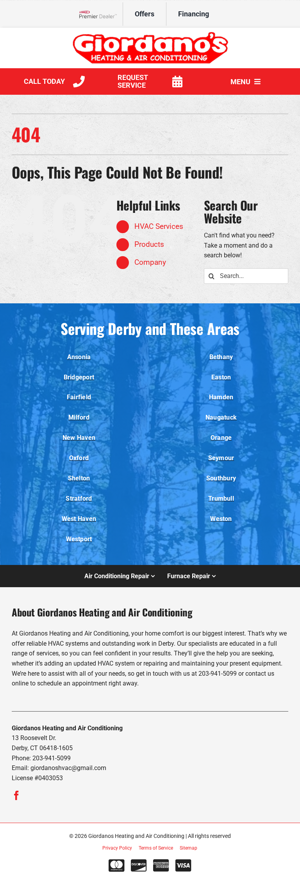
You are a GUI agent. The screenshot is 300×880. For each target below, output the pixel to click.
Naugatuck (221, 417)
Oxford (79, 458)
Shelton (79, 478)
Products (149, 244)
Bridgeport (79, 377)
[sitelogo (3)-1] (150, 34)
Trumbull (221, 498)
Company (150, 262)
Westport (79, 539)
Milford (78, 417)
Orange (221, 437)
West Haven (79, 518)
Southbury (221, 478)
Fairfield (79, 397)
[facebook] (16, 795)
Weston (221, 518)
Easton (221, 377)
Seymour (221, 458)
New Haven (78, 437)
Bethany (221, 357)
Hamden (221, 397)
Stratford (79, 498)
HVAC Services (158, 226)
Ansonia (79, 357)
